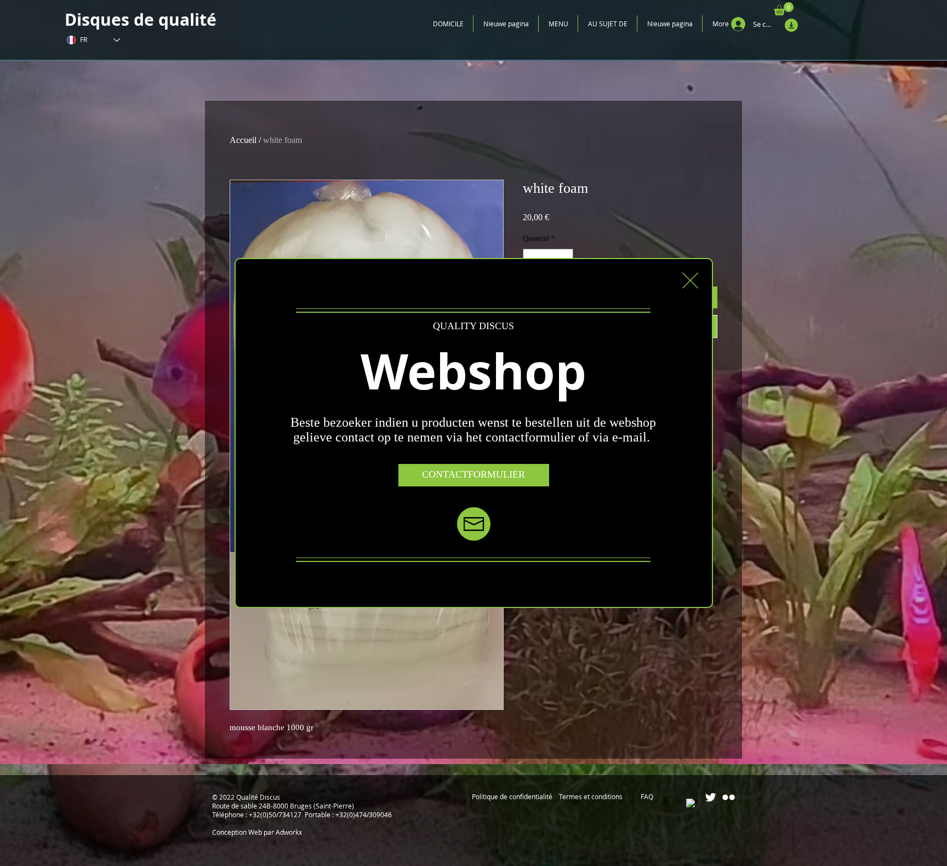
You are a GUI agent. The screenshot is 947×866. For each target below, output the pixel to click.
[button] (690, 280)
